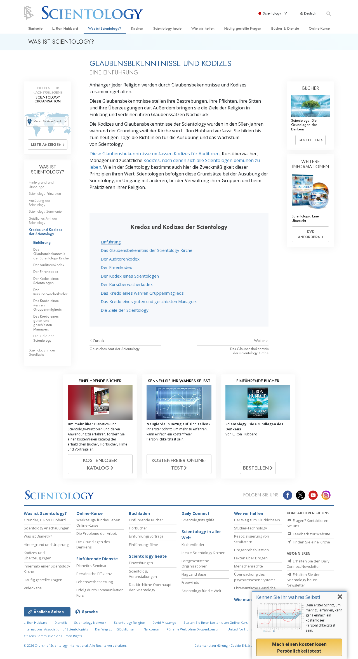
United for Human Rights (247, 629)
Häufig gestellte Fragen (242, 28)
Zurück (98, 340)
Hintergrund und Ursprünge (41, 184)
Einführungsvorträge (146, 536)
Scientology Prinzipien (45, 193)
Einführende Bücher (146, 519)
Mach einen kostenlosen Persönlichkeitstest (299, 647)
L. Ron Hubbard (65, 28)
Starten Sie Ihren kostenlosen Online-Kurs (215, 622)
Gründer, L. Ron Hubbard (45, 519)
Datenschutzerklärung (211, 645)
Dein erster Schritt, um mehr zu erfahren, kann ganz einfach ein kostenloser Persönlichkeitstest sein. (324, 618)
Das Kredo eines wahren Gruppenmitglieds (142, 293)
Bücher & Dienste (285, 28)
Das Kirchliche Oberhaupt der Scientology (150, 587)
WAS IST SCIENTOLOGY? (47, 169)
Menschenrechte (248, 566)
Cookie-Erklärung (243, 645)
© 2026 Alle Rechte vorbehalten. (75, 645)
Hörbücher (138, 528)
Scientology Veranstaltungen (143, 574)
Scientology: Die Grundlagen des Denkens (304, 125)
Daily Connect (195, 513)
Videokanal (33, 587)
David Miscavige (164, 622)
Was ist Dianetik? (38, 536)
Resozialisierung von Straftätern (251, 539)
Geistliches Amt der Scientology (115, 348)
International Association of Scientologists (56, 629)
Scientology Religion (129, 622)
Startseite (35, 28)
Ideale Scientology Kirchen (203, 552)
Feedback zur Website (311, 533)
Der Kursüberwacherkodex (127, 284)
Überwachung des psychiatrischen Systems (254, 577)
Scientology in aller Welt (201, 534)
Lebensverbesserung (94, 581)
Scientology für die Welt (201, 590)
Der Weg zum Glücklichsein (257, 519)
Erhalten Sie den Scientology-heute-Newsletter (304, 580)
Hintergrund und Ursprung (46, 544)
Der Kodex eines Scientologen (130, 276)
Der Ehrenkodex (116, 267)
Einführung (111, 242)
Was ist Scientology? (104, 28)
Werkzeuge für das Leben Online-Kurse (98, 522)
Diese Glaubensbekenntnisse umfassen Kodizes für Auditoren (155, 154)
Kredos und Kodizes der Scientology (45, 231)
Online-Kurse (319, 28)
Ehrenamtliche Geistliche (255, 587)
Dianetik (61, 622)
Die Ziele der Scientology (125, 310)
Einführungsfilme (143, 544)
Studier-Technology (250, 528)
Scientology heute (167, 28)
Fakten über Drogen (251, 557)
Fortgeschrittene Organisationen (195, 563)
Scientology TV (275, 13)
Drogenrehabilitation (251, 549)
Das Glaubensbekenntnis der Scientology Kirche (146, 250)
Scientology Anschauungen (46, 528)
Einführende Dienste (97, 558)
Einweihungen (141, 562)
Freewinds (190, 582)
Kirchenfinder (193, 544)
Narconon (151, 629)
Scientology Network (90, 622)
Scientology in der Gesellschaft (42, 352)
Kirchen (137, 28)
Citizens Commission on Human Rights (53, 636)
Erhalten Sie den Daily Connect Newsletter (308, 564)
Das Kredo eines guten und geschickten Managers (149, 301)
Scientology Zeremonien (46, 211)
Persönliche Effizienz (94, 573)
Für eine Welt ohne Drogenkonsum (193, 629)
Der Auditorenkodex (120, 259)
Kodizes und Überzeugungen (37, 555)
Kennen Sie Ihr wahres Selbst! (288, 597)
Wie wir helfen (203, 28)
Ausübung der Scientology (39, 202)
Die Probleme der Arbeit (96, 533)
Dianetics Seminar (91, 565)
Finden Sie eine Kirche (311, 542)
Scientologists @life (198, 519)
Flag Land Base (194, 574)
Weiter (260, 340)
